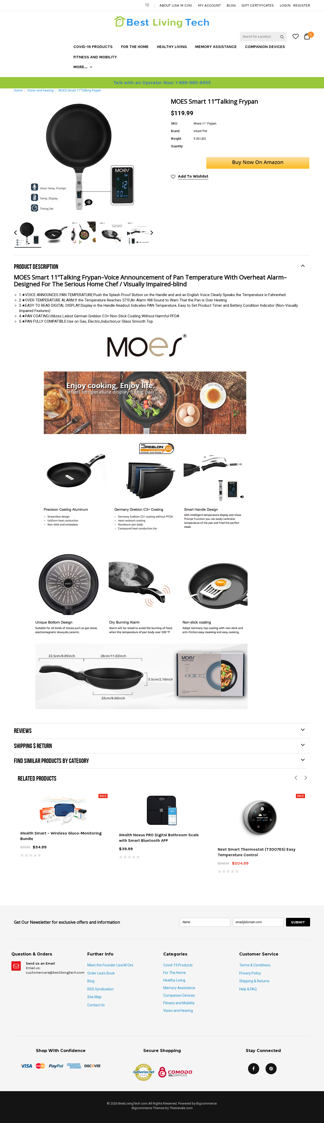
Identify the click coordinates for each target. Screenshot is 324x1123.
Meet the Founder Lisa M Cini (110, 965)
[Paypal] (56, 1066)
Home (18, 90)
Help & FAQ (248, 989)
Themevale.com (181, 1108)
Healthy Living (172, 46)
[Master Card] (40, 1066)
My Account (209, 5)
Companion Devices (265, 46)
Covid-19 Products (93, 46)
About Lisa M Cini (175, 5)
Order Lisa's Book (101, 973)
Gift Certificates (257, 5)
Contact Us (96, 1005)
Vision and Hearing (40, 90)
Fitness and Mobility (95, 57)
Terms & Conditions (254, 965)
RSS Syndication (100, 989)
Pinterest (271, 1068)
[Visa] (26, 1066)
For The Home (135, 46)
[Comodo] (175, 1072)
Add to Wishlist (193, 176)
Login (285, 5)
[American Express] (74, 1066)
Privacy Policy (250, 973)
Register (301, 5)
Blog (231, 5)
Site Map (94, 997)
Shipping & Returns (254, 981)
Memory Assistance (216, 46)
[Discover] (92, 1066)
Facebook (253, 1068)
